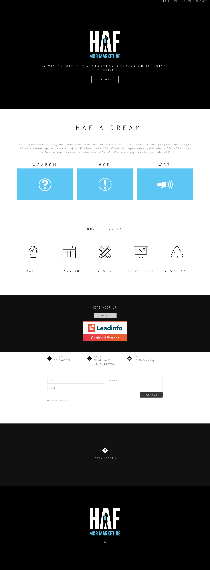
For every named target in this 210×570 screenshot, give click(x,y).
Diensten (186, 1)
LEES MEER (105, 79)
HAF (175, 1)
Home (166, 1)
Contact (201, 1)
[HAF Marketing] (105, 521)
